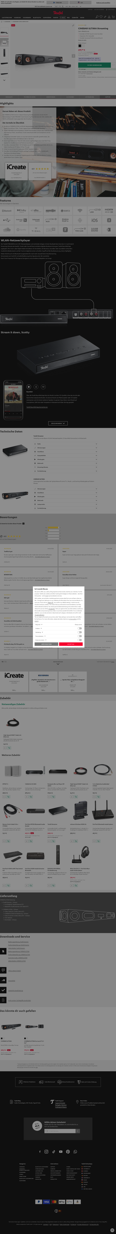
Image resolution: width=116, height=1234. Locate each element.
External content (39, 640)
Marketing (38, 632)
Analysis (37, 628)
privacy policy (72, 619)
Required (37, 624)
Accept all (70, 644)
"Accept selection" (39, 615)
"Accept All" (52, 608)
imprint (36, 621)
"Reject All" (50, 602)
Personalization (39, 636)
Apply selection (46, 644)
